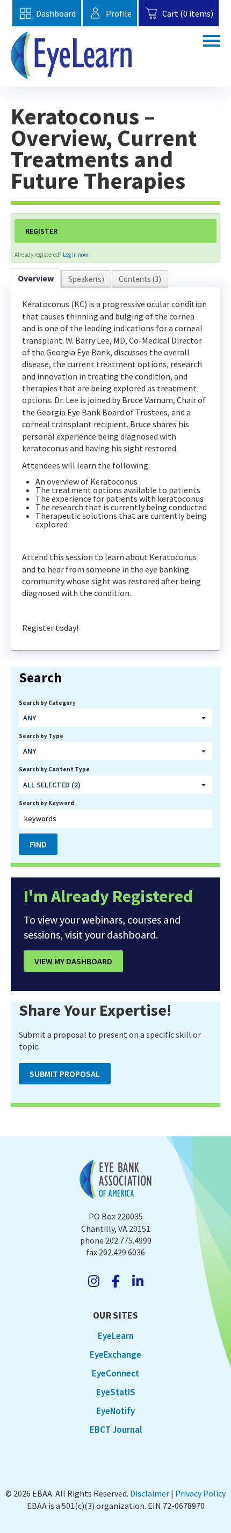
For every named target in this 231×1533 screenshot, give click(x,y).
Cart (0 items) (187, 13)
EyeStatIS (115, 1392)
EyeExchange (115, 1354)
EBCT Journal (116, 1429)
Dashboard (55, 13)
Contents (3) (140, 279)
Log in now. (76, 254)
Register (41, 231)
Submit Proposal (65, 1073)
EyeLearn (116, 1336)
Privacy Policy (200, 1493)
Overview (36, 278)
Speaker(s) (86, 279)
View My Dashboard (73, 961)
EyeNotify (115, 1411)
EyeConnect (115, 1373)
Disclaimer (149, 1493)
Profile (119, 13)
